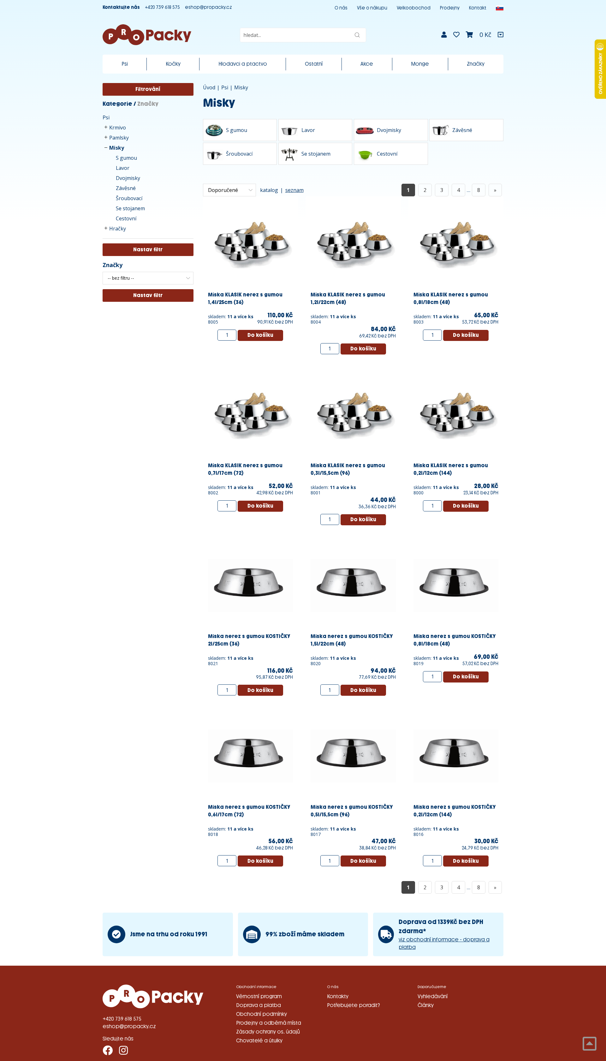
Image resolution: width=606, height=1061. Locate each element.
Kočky (173, 64)
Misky (116, 147)
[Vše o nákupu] (500, 34)
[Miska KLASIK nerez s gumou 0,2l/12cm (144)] (456, 414)
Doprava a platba (258, 1005)
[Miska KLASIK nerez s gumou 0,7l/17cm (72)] (250, 414)
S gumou (126, 157)
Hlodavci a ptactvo (242, 64)
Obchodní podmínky (261, 1014)
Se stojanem (130, 208)
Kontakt (477, 8)
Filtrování (147, 89)
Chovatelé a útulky (259, 1041)
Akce (366, 64)
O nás (341, 8)
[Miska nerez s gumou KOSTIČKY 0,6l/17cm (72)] (250, 755)
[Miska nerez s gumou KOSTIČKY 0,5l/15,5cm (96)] (353, 755)
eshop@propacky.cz (208, 7)
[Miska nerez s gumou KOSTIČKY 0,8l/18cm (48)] (456, 584)
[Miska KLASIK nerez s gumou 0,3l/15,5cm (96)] (353, 414)
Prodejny (450, 8)
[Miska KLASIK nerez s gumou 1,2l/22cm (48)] (353, 243)
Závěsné (126, 188)
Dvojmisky (128, 178)
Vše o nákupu (372, 8)
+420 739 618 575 (162, 7)
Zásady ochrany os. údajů (268, 1032)
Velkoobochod (414, 8)
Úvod (209, 87)
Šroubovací (129, 198)
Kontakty (337, 996)
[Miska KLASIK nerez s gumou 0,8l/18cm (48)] (456, 243)
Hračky (117, 228)
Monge (420, 64)
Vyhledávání (433, 996)
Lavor (122, 167)
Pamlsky (119, 137)
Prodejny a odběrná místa (268, 1023)
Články (426, 1005)
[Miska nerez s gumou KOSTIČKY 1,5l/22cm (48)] (353, 584)
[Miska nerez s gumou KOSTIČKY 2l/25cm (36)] (250, 584)
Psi (125, 64)
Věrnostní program (259, 996)
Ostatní (314, 64)
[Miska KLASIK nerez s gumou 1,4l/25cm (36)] (250, 243)
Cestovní (126, 218)
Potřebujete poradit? (353, 1005)
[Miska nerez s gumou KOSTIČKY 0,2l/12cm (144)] (456, 755)
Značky (475, 64)
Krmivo (117, 127)
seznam (294, 190)
